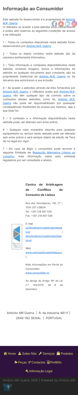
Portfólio (56, 362)
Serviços (49, 353)
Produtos (67, 353)
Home (12, 353)
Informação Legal (40, 371)
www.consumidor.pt (37, 272)
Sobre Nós (29, 353)
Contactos (38, 362)
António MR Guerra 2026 (21, 380)
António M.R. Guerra (38, 46)
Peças (22, 362)
